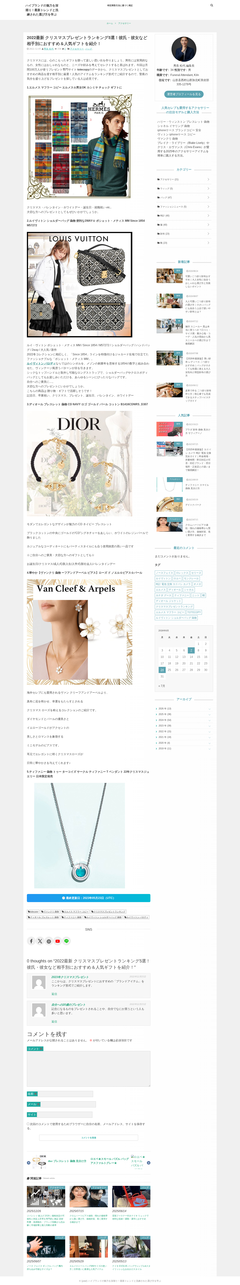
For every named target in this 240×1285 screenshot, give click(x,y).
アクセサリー (77, 49)
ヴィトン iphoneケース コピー (176, 134)
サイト (32, 1114)
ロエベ (177, 578)
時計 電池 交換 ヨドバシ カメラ (173, 584)
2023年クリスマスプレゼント (70, 977)
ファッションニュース (173, 206)
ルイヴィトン (163, 578)
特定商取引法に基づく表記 (120, 5)
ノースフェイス (164, 572)
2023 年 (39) (164, 725)
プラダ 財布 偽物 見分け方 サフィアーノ (197, 431)
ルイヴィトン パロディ (41, 363)
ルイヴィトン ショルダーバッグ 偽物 (104, 917)
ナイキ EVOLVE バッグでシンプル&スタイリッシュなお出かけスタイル (131, 1267)
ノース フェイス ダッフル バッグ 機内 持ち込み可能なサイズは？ (45, 1267)
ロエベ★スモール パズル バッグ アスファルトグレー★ (109, 1161)
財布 (164, 233)
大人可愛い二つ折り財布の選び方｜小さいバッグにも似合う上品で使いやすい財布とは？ (197, 306)
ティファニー (181, 595)
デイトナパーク (193, 505)
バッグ (88, 49)
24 (162, 669)
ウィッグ (166, 188)
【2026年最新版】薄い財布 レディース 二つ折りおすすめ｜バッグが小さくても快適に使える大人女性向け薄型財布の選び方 (198, 367)
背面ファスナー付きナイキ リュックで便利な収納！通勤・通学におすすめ (130, 1217)
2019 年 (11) (164, 748)
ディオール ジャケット (168, 601)
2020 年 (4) (164, 743)
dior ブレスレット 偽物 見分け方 (67, 1161)
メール (34, 1104)
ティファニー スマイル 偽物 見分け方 (197, 487)
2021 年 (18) (164, 737)
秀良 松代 (49, 49)
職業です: (163, 74)
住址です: (165, 80)
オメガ (197, 584)
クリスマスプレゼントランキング (109, 911)
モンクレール (191, 578)
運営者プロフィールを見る (184, 94)
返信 (54, 993)
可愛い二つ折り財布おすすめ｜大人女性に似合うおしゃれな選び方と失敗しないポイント (197, 281)
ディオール (175, 589)
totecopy (34, 911)
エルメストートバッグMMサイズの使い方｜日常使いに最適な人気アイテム (88, 1267)
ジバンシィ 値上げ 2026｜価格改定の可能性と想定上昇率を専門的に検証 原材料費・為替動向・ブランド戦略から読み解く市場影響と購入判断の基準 (46, 1220)
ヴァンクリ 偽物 (51, 911)
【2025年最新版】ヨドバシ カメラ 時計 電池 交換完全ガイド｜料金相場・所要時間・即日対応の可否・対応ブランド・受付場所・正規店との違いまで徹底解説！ (198, 459)
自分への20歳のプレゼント (68, 1004)
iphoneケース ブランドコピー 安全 (179, 130)
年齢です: (163, 69)
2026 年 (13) (164, 708)
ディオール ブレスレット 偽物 (44, 917)
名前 (32, 1093)
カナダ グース (163, 595)
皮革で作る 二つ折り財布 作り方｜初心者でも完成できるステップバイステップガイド (198, 395)
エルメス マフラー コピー (76, 911)
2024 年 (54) (164, 720)
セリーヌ (196, 572)
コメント (35, 1048)
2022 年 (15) (164, 731)
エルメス (161, 589)
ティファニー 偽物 (72, 917)
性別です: (180, 69)
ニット (195, 595)
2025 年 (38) (164, 714)
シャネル (189, 589)
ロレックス (182, 572)
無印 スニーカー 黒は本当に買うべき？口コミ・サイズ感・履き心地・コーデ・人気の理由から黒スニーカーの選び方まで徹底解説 (197, 335)
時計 (164, 215)
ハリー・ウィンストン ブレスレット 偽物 (183, 121)
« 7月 (161, 685)
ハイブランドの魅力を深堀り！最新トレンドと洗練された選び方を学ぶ (41, 9)
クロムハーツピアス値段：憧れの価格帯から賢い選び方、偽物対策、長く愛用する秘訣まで (89, 1218)
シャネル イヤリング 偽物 (173, 125)
